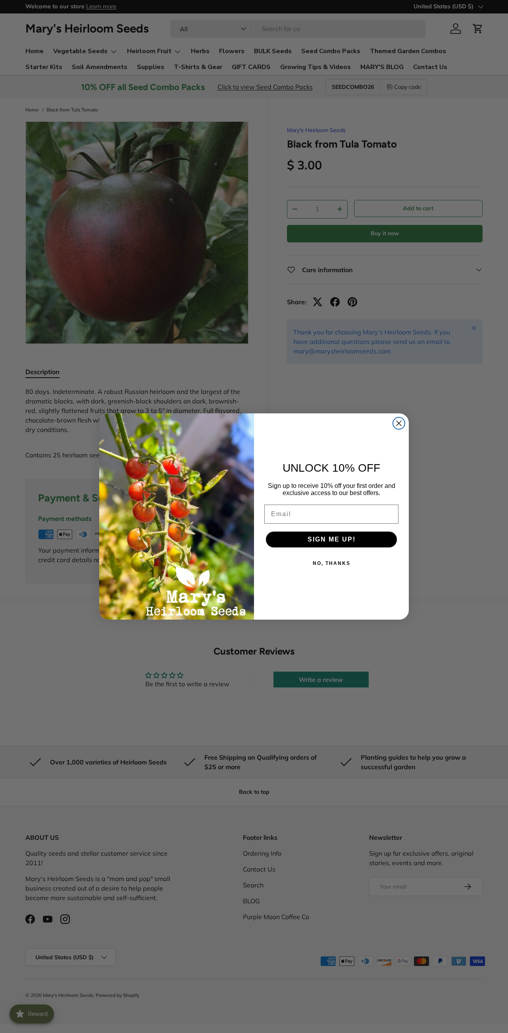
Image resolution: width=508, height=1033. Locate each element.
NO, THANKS (331, 563)
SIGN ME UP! (332, 539)
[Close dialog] (399, 423)
